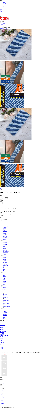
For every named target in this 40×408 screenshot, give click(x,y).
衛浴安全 (3, 286)
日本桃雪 (3, 256)
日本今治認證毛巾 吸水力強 (6, 251)
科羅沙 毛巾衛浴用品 (5, 294)
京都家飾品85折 (4, 230)
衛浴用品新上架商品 (5, 244)
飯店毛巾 (4, 269)
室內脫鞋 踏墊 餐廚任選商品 (6, 297)
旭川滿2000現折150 (5, 231)
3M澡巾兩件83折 (4, 233)
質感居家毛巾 (4, 257)
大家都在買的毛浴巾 (5, 250)
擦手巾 (3, 270)
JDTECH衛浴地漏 (5, 315)
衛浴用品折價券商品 (5, 242)
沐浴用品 (3, 245)
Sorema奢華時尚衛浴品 (5, 264)
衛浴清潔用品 (4, 282)
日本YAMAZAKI (4, 318)
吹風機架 (4, 284)
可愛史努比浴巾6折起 (5, 254)
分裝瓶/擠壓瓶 (4, 276)
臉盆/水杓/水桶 (4, 278)
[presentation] (20, 68)
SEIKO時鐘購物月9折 (5, 234)
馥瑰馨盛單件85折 (5, 236)
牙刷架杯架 (4, 275)
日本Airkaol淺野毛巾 (5, 314)
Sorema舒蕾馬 (3, 261)
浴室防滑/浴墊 (4, 287)
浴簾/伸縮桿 (4, 279)
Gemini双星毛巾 (4, 311)
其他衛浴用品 (4, 281)
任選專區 (3, 291)
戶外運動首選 (4, 260)
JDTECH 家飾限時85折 (5, 226)
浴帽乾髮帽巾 (4, 248)
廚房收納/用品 (3, 289)
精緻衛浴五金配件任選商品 (6, 300)
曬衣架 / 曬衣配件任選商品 (6, 303)
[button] (20, 4)
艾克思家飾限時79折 (5, 227)
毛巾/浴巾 (3, 266)
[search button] (0, 22)
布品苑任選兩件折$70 (5, 237)
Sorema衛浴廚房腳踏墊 (5, 265)
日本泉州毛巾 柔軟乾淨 (5, 252)
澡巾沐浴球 (4, 246)
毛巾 (3, 267)
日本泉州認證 (4, 259)
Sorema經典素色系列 (5, 262)
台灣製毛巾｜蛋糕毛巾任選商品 (6, 306)
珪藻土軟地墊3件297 (5, 239)
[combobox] (20, 21)
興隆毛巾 (4, 317)
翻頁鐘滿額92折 (4, 228)
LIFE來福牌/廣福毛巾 (5, 312)
